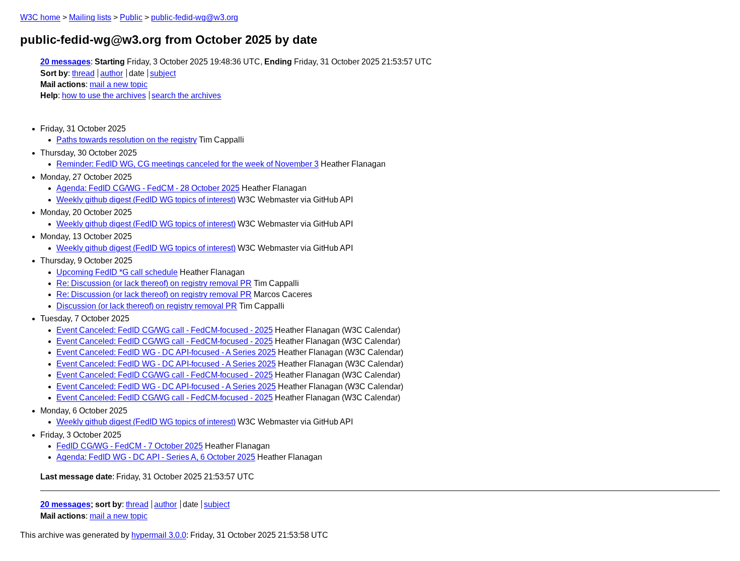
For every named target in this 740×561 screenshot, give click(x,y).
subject (163, 73)
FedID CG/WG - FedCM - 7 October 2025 (129, 446)
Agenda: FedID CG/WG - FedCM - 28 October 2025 (148, 188)
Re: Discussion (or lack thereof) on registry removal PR (154, 283)
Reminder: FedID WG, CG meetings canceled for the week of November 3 (187, 164)
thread (83, 73)
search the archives (186, 95)
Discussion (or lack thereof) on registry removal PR (146, 306)
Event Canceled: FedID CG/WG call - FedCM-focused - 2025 (164, 330)
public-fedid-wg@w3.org (194, 17)
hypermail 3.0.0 (158, 535)
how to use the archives (104, 95)
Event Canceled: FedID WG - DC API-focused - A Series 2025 (166, 352)
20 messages (65, 61)
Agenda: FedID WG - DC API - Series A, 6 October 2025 (155, 457)
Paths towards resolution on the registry (126, 139)
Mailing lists (90, 17)
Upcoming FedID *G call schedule (117, 272)
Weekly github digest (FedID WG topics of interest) (146, 199)
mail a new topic (118, 84)
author (111, 73)
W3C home (40, 17)
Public (131, 17)
